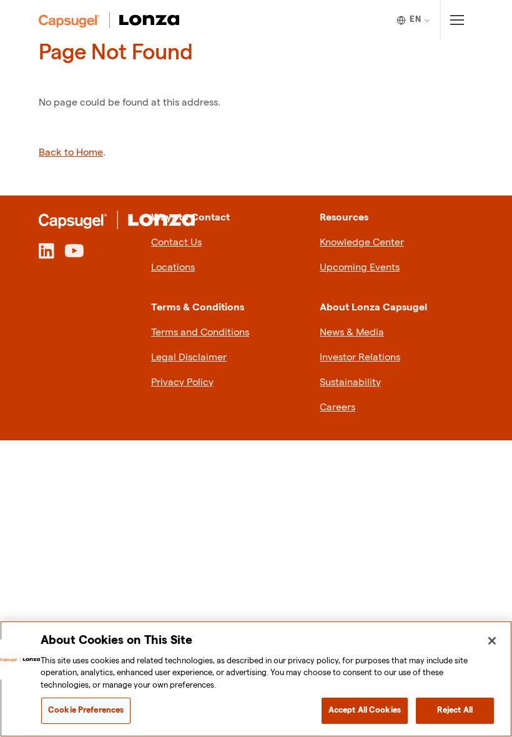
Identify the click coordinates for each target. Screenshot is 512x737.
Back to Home (71, 153)
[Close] (492, 641)
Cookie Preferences (86, 710)
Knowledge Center (362, 243)
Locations (173, 268)
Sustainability (350, 382)
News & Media (352, 333)
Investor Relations (360, 358)
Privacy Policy (182, 382)
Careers (337, 407)
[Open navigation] (456, 20)
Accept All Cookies (364, 710)
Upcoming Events (360, 268)
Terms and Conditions (200, 333)
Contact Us (176, 243)
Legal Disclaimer (189, 358)
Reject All (455, 710)
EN (415, 19)
